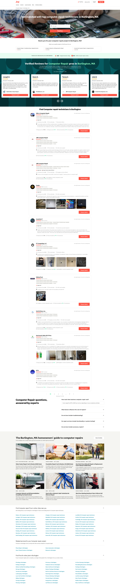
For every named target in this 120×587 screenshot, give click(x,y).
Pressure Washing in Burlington (53, 576)
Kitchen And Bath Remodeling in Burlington (25, 567)
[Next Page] (73, 394)
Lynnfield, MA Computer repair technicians (85, 515)
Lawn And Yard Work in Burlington (23, 576)
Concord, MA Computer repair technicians (84, 522)
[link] (4, 91)
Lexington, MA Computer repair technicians (25, 517)
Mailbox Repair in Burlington (81, 580)
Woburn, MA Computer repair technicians (25, 515)
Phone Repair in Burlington (22, 548)
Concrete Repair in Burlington (52, 578)
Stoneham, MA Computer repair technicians (25, 533)
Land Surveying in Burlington (81, 576)
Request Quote (84, 130)
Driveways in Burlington (51, 562)
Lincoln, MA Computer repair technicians (55, 531)
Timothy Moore (49, 461)
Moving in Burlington (20, 569)
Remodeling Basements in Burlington (83, 564)
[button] (41, 204)
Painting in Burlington (80, 567)
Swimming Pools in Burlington (52, 573)
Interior (17, 5)
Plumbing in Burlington (21, 562)
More (33, 5)
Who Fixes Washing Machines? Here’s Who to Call (89, 493)
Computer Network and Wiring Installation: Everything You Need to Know (27, 494)
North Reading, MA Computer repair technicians (26, 535)
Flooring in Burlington (21, 582)
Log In (94, 2)
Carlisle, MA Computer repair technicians (84, 517)
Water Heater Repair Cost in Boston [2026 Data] (29, 464)
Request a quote (15, 95)
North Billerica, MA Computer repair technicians (56, 522)
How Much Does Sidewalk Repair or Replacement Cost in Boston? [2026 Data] (89, 464)
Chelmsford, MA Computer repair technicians (85, 531)
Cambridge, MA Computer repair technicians (85, 519)
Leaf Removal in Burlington (52, 582)
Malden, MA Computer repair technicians (84, 524)
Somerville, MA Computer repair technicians (55, 535)
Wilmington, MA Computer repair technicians (26, 526)
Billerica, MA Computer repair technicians (25, 519)
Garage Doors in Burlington (52, 580)
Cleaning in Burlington (80, 571)
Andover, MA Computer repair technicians (84, 533)
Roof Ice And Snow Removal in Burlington (55, 571)
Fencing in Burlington (20, 580)
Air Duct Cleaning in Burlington (82, 562)
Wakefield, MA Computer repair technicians (55, 517)
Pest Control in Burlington (81, 569)
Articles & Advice (38, 5)
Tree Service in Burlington (21, 571)
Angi (17, 490)
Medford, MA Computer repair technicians (55, 519)
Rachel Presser (79, 490)
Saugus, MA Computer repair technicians (84, 528)
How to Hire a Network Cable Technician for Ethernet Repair (57, 494)
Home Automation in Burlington (53, 548)
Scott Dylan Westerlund (21, 461)
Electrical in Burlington (51, 550)
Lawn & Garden (28, 5)
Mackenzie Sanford (80, 461)
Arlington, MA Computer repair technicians (55, 515)
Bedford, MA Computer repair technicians (25, 522)
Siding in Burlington (20, 578)
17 (69, 394)
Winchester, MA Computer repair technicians (26, 524)
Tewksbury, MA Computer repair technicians (55, 526)
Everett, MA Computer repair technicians (84, 535)
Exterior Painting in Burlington (52, 569)
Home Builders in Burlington (81, 573)
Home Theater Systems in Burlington (24, 550)
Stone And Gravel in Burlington (53, 567)
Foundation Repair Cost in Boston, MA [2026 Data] (59, 464)
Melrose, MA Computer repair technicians (55, 533)
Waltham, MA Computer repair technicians (55, 528)
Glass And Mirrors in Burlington (82, 582)
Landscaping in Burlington (22, 573)
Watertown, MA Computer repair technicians (85, 526)
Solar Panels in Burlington (81, 578)
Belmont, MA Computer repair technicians (55, 524)
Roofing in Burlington (20, 564)
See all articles (99, 438)
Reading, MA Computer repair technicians (25, 531)
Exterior (22, 5)
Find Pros (60, 31)
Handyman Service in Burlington (53, 564)
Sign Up (101, 2)
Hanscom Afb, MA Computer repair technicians (26, 528)
